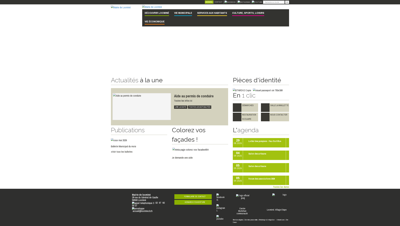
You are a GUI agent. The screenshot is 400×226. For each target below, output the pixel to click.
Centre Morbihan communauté (242, 211)
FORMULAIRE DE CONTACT (195, 196)
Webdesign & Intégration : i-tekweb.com (271, 220)
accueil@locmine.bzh (142, 211)
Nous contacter (278, 114)
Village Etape (281, 209)
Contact (218, 2)
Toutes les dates (281, 187)
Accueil (209, 2)
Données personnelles (251, 220)
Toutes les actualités (199, 107)
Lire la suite (180, 107)
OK (287, 2)
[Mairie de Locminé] (121, 7)
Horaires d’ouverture (195, 202)
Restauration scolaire (249, 116)
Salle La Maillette (279, 105)
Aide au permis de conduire (194, 95)
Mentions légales (238, 220)
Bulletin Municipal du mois (123, 146)
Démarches (248, 105)
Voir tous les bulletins (122, 151)
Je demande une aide (182, 157)
